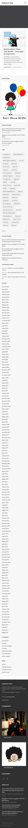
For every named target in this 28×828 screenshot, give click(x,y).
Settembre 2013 (6, 562)
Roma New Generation (9, 213)
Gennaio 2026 (5, 286)
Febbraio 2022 (5, 307)
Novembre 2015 (6, 494)
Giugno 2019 (5, 383)
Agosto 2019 (5, 377)
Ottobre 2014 (5, 528)
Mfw (5, 188)
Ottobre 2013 (5, 559)
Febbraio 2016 (5, 487)
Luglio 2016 (5, 474)
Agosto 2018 (5, 409)
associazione (5, 640)
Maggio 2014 (5, 541)
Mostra (6, 194)
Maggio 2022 (5, 305)
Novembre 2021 (6, 315)
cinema (5, 169)
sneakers (6, 219)
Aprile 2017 (4, 450)
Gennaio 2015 (5, 520)
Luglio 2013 (5, 567)
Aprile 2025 (5, 289)
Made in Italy (7, 185)
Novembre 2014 (6, 526)
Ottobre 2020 (5, 344)
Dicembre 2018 (6, 398)
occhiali (15, 197)
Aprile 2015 (5, 513)
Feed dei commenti (7, 669)
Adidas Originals (18, 154)
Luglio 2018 (5, 411)
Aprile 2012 (5, 604)
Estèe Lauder (7, 173)
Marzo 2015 (5, 515)
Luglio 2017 (5, 443)
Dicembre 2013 (6, 554)
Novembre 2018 (6, 401)
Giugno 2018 (5, 414)
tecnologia (15, 222)
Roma (18, 210)
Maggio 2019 (5, 385)
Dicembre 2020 (6, 338)
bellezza (6, 166)
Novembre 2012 (6, 588)
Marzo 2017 (5, 453)
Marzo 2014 (5, 546)
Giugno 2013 (5, 570)
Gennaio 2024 (5, 297)
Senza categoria (6, 656)
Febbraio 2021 (5, 336)
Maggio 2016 (5, 479)
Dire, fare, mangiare (7, 646)
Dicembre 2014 (6, 523)
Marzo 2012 (5, 606)
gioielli (16, 179)
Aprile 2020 (5, 359)
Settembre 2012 (6, 593)
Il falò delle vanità (6, 653)
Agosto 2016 (5, 471)
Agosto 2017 (5, 440)
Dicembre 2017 (5, 430)
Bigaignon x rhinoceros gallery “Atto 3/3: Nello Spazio (13, 136)
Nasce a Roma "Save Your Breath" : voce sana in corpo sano (13, 51)
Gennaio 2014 (5, 552)
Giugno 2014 (5, 539)
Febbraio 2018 (5, 424)
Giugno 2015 (5, 507)
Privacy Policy (5, 700)
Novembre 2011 (6, 617)
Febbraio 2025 (5, 292)
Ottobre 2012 (5, 591)
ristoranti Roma (8, 210)
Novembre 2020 (6, 341)
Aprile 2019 (5, 388)
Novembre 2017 (6, 432)
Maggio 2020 (5, 357)
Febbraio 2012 (5, 609)
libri (5, 182)
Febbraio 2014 (5, 549)
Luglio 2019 (5, 380)
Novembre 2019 (6, 370)
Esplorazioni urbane (16, 17)
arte (21, 160)
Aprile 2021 (5, 331)
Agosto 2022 (5, 299)
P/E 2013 (15, 200)
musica (5, 197)
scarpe (18, 216)
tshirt (5, 225)
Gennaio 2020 (5, 367)
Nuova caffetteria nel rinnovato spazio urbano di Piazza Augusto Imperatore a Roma (13, 129)
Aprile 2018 (5, 419)
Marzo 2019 (5, 390)
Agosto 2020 (5, 349)
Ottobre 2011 (5, 619)
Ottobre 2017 (5, 435)
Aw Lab (5, 163)
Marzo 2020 (5, 362)
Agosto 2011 (5, 624)
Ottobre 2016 (5, 466)
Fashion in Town (8, 176)
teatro (5, 222)
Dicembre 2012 (6, 585)
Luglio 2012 (5, 596)
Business (4, 643)
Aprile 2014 (5, 544)
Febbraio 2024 (5, 294)
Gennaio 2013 (5, 583)
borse (15, 166)
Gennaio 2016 (5, 489)
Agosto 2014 (5, 533)
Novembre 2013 (6, 557)
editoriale (5, 17)
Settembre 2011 (6, 622)
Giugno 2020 (5, 354)
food (18, 176)
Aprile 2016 (5, 481)
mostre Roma (16, 194)
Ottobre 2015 (5, 497)
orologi (6, 200)
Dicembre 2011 (5, 614)
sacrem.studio (10, 697)
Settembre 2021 (6, 320)
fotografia (6, 179)
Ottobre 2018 (5, 404)
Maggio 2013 (5, 572)
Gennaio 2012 (5, 611)
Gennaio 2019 (5, 396)
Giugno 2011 (5, 630)
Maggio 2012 (5, 601)
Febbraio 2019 (5, 393)
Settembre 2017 (6, 437)
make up (17, 185)
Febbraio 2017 (5, 456)
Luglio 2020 (5, 351)
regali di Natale (8, 206)
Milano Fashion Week (9, 191)
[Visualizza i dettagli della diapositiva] (14, 102)
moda (20, 191)
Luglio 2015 (5, 505)
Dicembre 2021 (6, 312)
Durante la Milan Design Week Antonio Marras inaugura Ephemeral (13, 254)
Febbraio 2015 (5, 518)
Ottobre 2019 (5, 372)
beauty (14, 163)
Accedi (3, 664)
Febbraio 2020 (5, 364)
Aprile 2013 (5, 575)
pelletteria (7, 203)
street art (16, 219)
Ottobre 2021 (5, 318)
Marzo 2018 (5, 422)
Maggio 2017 (5, 448)
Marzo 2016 (5, 484)
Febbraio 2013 (5, 580)
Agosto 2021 (5, 323)
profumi (17, 203)
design (14, 169)
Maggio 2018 (5, 417)
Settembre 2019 (6, 375)
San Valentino (7, 216)
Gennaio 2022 (5, 310)
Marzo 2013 (5, 578)
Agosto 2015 (5, 502)
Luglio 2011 (4, 627)
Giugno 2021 (5, 328)
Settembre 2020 (6, 346)
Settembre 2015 (6, 500)
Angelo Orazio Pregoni (9, 160)
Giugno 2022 (5, 302)
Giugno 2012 (5, 598)
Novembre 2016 (6, 463)
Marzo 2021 (5, 333)
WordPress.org (5, 672)
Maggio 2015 (5, 510)
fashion (18, 173)
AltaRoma (6, 157)
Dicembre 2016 (6, 461)
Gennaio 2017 (5, 458)
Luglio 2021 (5, 325)
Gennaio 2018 (5, 427)
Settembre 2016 (6, 469)
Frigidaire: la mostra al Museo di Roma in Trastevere (12, 258)
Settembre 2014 (6, 531)
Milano (12, 188)
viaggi (13, 225)
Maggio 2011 (5, 632)
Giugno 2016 (5, 476)
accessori (6, 154)
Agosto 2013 (5, 565)
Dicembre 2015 (6, 492)
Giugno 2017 (5, 445)
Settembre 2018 (6, 406)
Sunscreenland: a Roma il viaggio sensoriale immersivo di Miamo (12, 142)
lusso (12, 182)
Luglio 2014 (5, 536)
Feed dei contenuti (6, 667)
